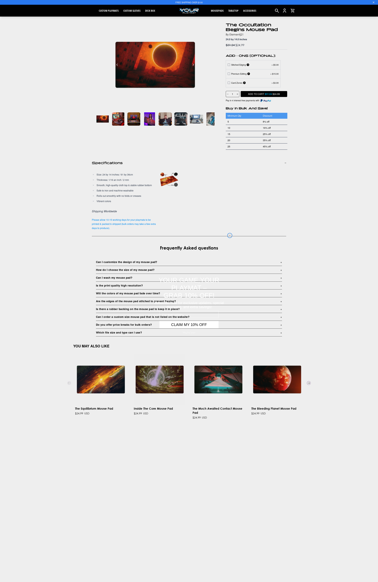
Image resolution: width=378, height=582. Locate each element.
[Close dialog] (229, 235)
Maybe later (189, 332)
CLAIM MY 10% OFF (189, 324)
